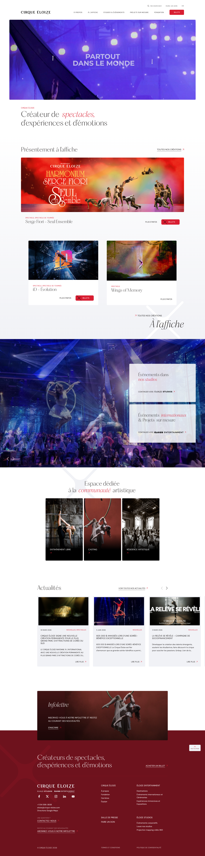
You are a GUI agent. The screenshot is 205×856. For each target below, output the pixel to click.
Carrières (105, 798)
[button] (8, 459)
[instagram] (56, 797)
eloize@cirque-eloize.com (48, 807)
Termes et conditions (110, 847)
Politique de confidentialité (149, 847)
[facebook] (38, 797)
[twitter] (47, 796)
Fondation (105, 794)
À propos (105, 791)
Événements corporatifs (147, 823)
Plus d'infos (151, 222)
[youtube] (73, 796)
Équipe (104, 801)
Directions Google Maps (47, 810)
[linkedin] (64, 797)
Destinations (142, 791)
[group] (63, 631)
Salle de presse (109, 817)
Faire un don (171, 6)
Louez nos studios (144, 826)
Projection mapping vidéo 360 (150, 830)
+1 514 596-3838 (44, 804)
